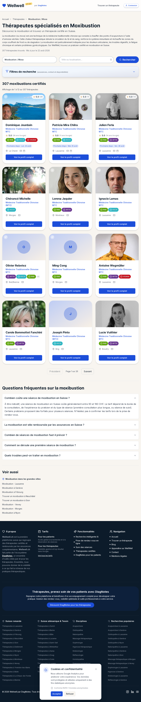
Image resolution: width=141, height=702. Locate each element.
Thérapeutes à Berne (46, 630)
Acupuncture (78, 626)
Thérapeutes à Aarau (45, 651)
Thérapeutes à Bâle (45, 634)
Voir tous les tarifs (45, 556)
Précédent (54, 371)
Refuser (70, 694)
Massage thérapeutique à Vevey (121, 663)
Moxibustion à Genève (12, 488)
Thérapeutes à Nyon (10, 655)
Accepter (56, 694)
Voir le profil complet (24, 157)
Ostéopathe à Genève (117, 638)
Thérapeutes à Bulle (10, 672)
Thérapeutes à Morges (11, 651)
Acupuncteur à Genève (117, 630)
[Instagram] (127, 691)
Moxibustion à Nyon (11, 513)
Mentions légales (119, 556)
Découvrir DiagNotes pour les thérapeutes (70, 605)
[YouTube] (137, 691)
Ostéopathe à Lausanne (117, 634)
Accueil (5, 19)
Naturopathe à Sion (115, 655)
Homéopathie (78, 659)
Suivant (88, 371)
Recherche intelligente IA (87, 537)
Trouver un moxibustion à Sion (16, 500)
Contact (115, 552)
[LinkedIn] (132, 691)
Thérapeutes (19, 19)
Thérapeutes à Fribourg (11, 634)
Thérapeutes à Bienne (11, 680)
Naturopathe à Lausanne (118, 647)
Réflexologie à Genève (117, 680)
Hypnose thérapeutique (82, 647)
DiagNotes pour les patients (88, 555)
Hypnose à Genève (116, 672)
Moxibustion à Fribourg (12, 492)
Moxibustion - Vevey (11, 504)
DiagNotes (7, 556)
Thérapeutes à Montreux (12, 659)
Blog (114, 544)
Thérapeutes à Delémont (12, 647)
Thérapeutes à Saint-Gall (47, 643)
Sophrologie (78, 643)
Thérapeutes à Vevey (11, 663)
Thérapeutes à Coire (45, 659)
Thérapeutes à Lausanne (12, 626)
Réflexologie (78, 655)
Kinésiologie (78, 651)
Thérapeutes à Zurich (46, 626)
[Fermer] (96, 669)
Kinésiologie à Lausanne (118, 676)
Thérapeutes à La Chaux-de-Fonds (16, 676)
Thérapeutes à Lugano (46, 663)
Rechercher (129, 59)
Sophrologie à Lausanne (118, 667)
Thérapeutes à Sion (10, 643)
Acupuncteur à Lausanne (118, 626)
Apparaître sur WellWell (122, 548)
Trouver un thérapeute (108, 5)
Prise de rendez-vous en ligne (87, 541)
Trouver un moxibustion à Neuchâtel (18, 496)
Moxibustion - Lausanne (13, 484)
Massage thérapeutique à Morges (121, 659)
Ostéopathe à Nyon (116, 643)
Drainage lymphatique (81, 663)
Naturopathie (78, 634)
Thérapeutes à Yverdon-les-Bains (16, 667)
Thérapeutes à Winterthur (47, 647)
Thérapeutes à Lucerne (46, 638)
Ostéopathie (78, 630)
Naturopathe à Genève (117, 651)
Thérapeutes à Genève (11, 630)
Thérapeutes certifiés (85, 551)
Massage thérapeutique (82, 638)
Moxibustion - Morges (12, 508)
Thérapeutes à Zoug (45, 655)
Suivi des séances (84, 547)
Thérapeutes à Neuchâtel (12, 638)
